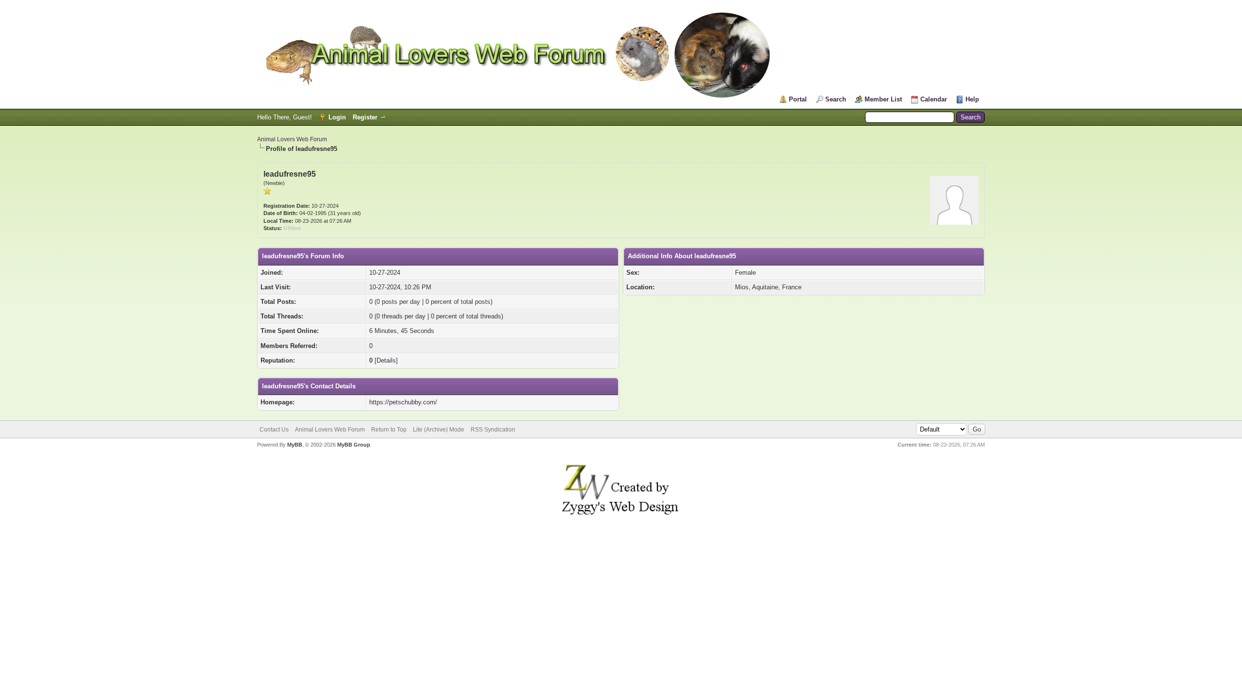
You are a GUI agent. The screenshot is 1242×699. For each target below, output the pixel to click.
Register (365, 117)
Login (337, 117)
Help (972, 99)
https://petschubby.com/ (403, 402)
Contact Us (274, 429)
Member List (883, 99)
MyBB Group (353, 445)
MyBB (294, 445)
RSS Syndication (493, 429)
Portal (798, 99)
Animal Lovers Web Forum (292, 139)
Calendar (933, 99)
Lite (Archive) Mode (438, 429)
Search (835, 99)
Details (386, 360)
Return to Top (389, 429)
